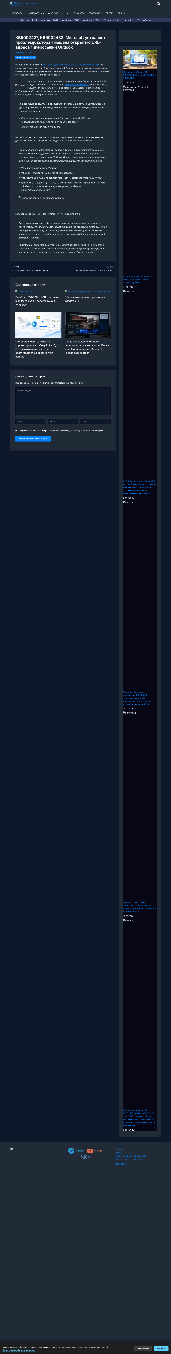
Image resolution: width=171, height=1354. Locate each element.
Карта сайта (121, 1164)
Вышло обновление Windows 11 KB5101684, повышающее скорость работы (138, 279)
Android (128, 20)
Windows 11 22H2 (28, 20)
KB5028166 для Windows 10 (56, 64)
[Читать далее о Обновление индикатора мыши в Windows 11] (87, 291)
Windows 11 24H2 (49, 20)
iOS (137, 20)
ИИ (68, 13)
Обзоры (147, 20)
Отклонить (143, 1348)
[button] (159, 4)
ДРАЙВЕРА (79, 13)
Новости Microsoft (25, 57)
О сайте (118, 1149)
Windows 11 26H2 (112, 20)
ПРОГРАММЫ (95, 13)
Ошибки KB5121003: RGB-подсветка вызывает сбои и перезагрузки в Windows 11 (37, 301)
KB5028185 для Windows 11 (84, 64)
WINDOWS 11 (54, 13)
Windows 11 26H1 (91, 20)
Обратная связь (122, 1152)
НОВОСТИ (17, 13)
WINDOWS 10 (35, 13)
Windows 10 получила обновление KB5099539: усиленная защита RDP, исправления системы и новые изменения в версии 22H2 (138, 698)
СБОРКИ (110, 13)
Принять (161, 1348)
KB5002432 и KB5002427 (77, 84)
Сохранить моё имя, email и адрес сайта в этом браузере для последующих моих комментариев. (61, 430)
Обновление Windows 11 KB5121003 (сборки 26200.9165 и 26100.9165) (139, 75)
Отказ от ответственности (128, 1159)
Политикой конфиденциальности (19, 1350)
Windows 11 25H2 (70, 20)
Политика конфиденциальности (130, 1156)
